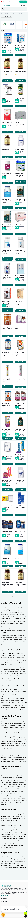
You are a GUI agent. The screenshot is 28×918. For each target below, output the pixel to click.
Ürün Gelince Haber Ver (20, 182)
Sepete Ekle (7, 55)
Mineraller (23, 13)
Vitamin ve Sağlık (16, 13)
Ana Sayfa (4, 13)
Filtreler (4, 30)
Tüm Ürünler (9, 13)
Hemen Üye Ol (23, 1)
